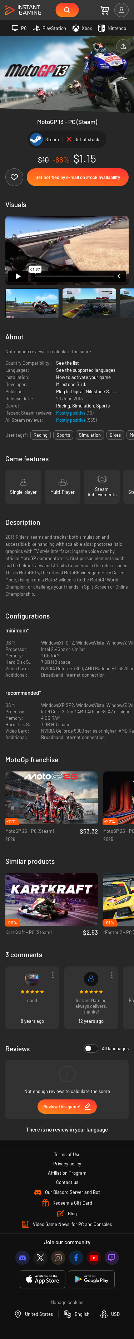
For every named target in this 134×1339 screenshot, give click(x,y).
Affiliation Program (67, 1173)
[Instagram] (58, 1258)
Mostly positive (71, 413)
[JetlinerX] (91, 979)
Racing (63, 406)
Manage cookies (67, 1302)
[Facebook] (76, 1258)
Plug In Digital (70, 391)
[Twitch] (112, 1258)
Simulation (83, 406)
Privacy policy (67, 1163)
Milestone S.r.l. (71, 384)
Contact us (67, 1182)
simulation (90, 435)
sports (63, 435)
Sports (103, 406)
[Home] (23, 10)
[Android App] (92, 1279)
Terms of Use (67, 1154)
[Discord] (22, 1258)
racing (41, 435)
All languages (115, 1048)
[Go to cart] (104, 10)
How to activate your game (83, 377)
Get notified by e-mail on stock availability (77, 177)
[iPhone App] (42, 1279)
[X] (40, 1258)
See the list (67, 363)
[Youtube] (94, 1258)
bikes (115, 435)
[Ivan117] (32, 979)
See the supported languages (85, 370)
